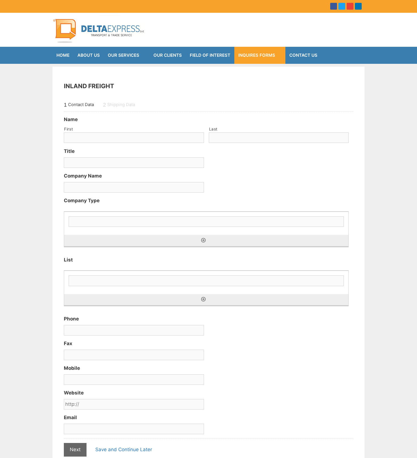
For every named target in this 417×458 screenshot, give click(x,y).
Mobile (72, 368)
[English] (58, 5)
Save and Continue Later (123, 449)
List (68, 260)
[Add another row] (203, 240)
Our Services (123, 55)
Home (63, 55)
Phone (71, 319)
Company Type (82, 200)
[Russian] (86, 5)
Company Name (83, 176)
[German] (72, 5)
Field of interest (210, 55)
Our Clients (167, 55)
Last (213, 129)
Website (74, 393)
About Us (88, 55)
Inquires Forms (256, 55)
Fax (68, 343)
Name (71, 119)
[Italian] (79, 5)
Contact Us (303, 55)
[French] (65, 5)
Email (70, 417)
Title (69, 151)
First (68, 129)
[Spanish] (92, 5)
